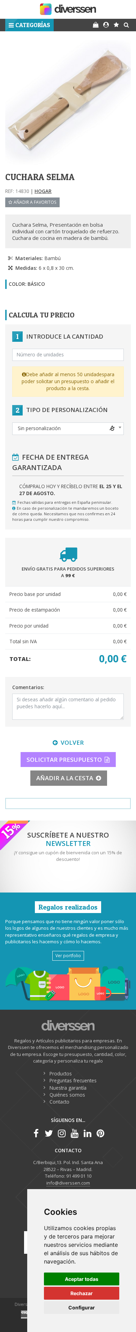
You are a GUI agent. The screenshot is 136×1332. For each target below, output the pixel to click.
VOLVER (72, 742)
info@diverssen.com (68, 1183)
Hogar (43, 191)
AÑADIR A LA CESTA (64, 778)
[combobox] (68, 428)
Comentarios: (28, 687)
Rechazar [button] (81, 1293)
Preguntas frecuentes (73, 1080)
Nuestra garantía (68, 1087)
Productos (61, 1073)
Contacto (59, 1101)
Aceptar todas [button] (81, 1279)
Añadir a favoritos (35, 202)
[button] (29, 25)
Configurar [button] (81, 1307)
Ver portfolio (68, 955)
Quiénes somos (67, 1094)
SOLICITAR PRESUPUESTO (64, 760)
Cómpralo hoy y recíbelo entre (70, 490)
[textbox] (68, 428)
